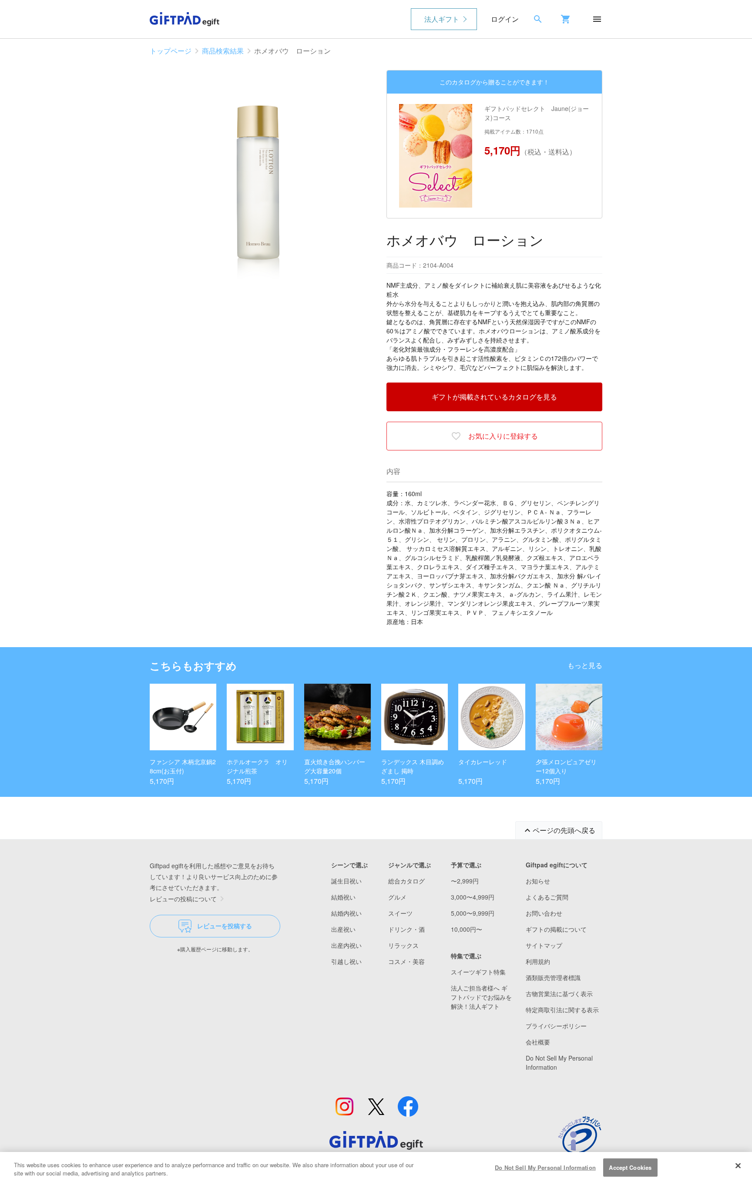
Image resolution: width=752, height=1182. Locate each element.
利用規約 (538, 961)
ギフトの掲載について (556, 929)
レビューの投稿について (183, 898)
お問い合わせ (544, 913)
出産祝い (343, 929)
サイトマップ (544, 945)
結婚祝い (343, 897)
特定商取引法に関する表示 (562, 1009)
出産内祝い (346, 945)
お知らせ (538, 880)
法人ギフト (441, 19)
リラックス (403, 945)
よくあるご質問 (547, 897)
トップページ (170, 51)
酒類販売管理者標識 (553, 977)
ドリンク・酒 (406, 929)
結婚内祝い (346, 913)
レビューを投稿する (224, 925)
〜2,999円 (465, 880)
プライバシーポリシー (556, 1025)
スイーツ (400, 913)
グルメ (397, 897)
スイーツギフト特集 (478, 971)
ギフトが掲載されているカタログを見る (494, 397)
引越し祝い (346, 961)
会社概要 (538, 1042)
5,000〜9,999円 (472, 913)
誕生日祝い (346, 880)
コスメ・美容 (406, 961)
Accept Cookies (630, 1167)
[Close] (738, 1165)
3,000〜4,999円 (472, 897)
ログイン (505, 19)
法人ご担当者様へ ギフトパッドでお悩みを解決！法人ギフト (481, 997)
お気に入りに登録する (503, 436)
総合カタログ (406, 880)
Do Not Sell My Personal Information (545, 1167)
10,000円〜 (466, 929)
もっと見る (584, 665)
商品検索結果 (223, 51)
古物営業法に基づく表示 (559, 993)
